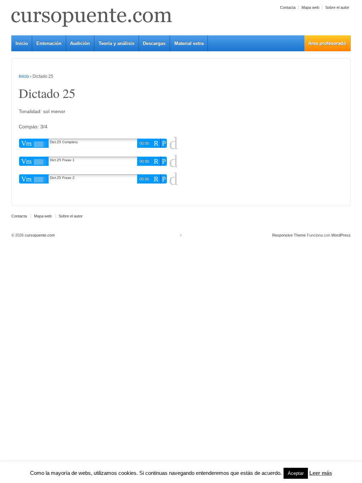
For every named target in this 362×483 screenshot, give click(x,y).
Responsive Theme (289, 235)
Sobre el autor (337, 7)
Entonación (49, 43)
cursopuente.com (39, 235)
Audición (80, 43)
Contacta (288, 7)
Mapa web (310, 7)
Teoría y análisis (116, 43)
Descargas (154, 43)
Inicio (22, 43)
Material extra (189, 43)
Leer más (320, 473)
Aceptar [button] (296, 473)
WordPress (341, 235)
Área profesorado (327, 43)
